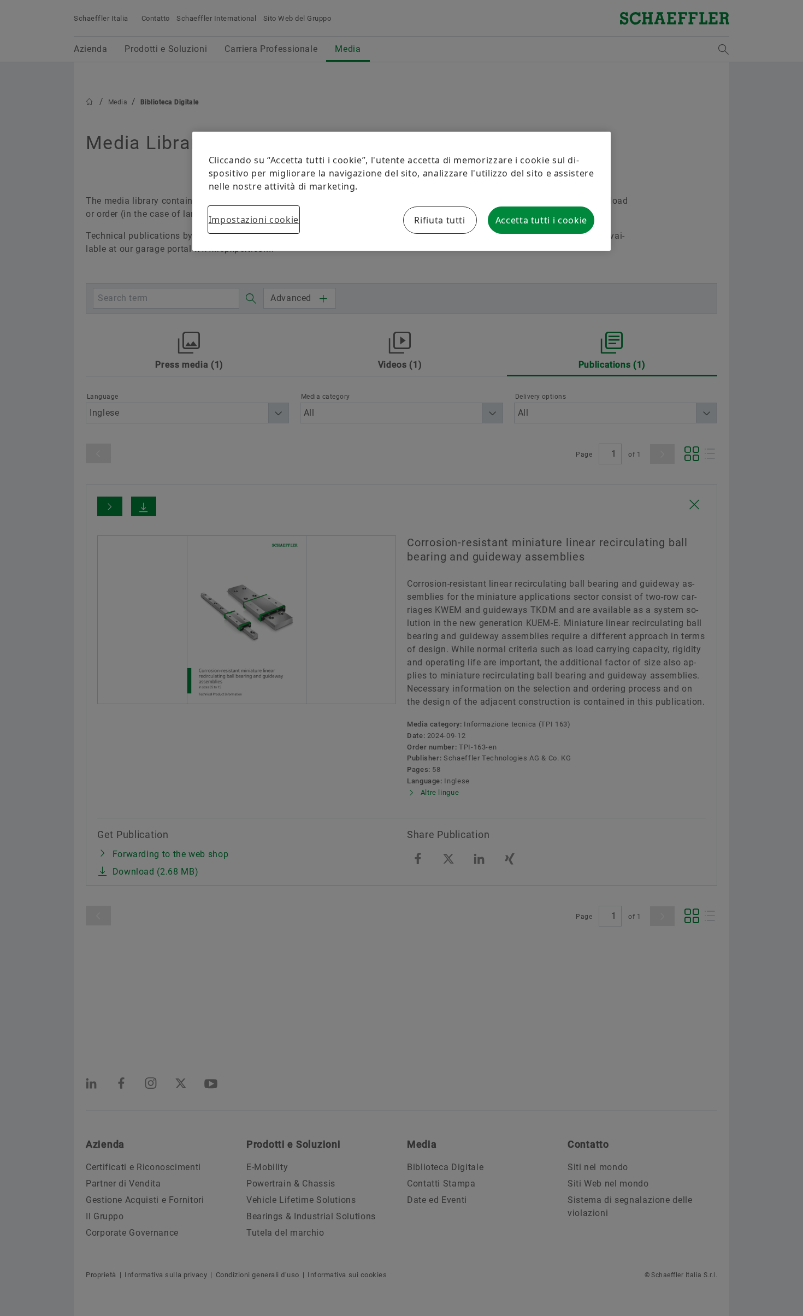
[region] (401, 191)
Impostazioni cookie (254, 220)
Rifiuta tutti (439, 220)
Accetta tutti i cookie (541, 220)
